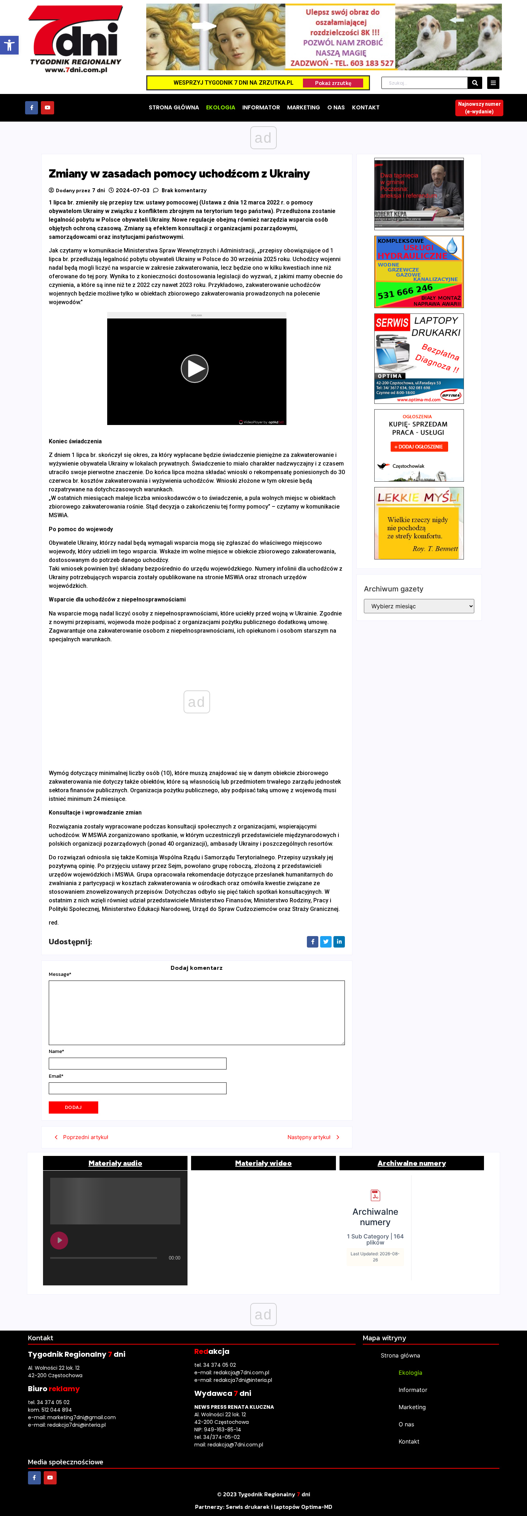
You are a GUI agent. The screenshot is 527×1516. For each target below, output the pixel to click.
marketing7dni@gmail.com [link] (81, 1417)
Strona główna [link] (400, 1355)
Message (60, 974)
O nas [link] (406, 1424)
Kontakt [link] (409, 1441)
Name (56, 1051)
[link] (9, 45)
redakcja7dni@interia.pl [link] (76, 1424)
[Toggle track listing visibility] (173, 1272)
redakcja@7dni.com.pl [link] (241, 1372)
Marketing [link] (412, 1407)
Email (56, 1076)
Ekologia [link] (410, 1372)
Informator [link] (413, 1389)
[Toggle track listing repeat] (85, 1272)
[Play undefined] (59, 1241)
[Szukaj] (475, 83)
